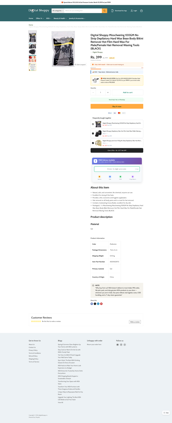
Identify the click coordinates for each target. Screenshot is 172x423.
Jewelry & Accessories (76, 18)
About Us (32, 344)
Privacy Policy (33, 350)
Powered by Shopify (34, 417)
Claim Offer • (117, 150)
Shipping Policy (33, 359)
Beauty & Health (59, 18)
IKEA (48, 18)
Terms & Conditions (35, 353)
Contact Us (32, 347)
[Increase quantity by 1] (107, 92)
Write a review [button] (135, 322)
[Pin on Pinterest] (101, 304)
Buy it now (116, 106)
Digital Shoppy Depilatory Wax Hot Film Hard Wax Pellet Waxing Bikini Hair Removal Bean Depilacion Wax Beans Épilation (122, 131)
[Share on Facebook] (92, 304)
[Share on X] (95, 304)
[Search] (104, 10)
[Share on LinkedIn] (98, 304)
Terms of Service (34, 362)
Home (31, 18)
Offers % (39, 18)
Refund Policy (33, 356)
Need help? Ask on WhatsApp (117, 99)
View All (60, 402)
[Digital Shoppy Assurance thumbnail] (32, 67)
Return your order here (94, 344)
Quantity (93, 88)
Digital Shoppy (98, 52)
